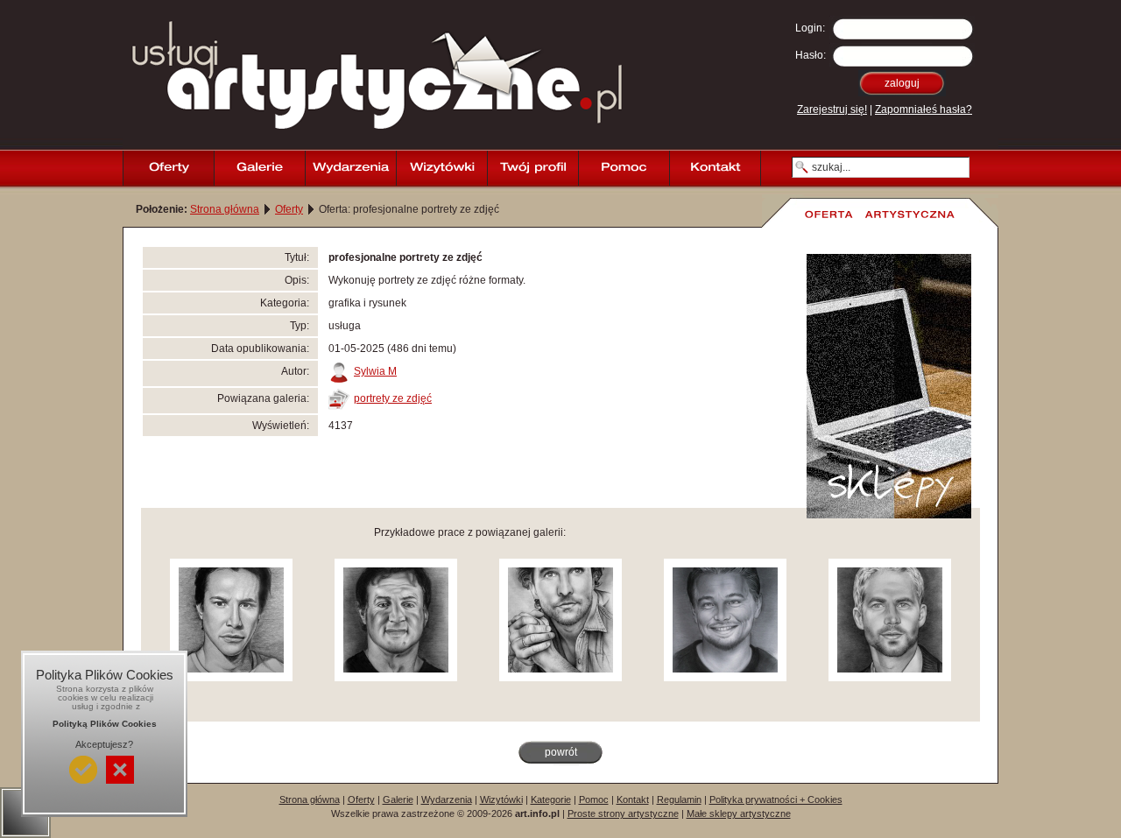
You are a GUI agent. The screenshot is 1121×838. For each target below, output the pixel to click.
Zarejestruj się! (832, 109)
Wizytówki (501, 799)
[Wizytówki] (441, 168)
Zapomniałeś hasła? (923, 109)
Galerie (398, 799)
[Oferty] (168, 168)
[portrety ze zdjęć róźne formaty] (231, 678)
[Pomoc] (623, 168)
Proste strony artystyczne (623, 813)
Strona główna (224, 209)
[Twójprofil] (532, 168)
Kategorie (551, 799)
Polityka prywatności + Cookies (776, 799)
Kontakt (633, 799)
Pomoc (594, 799)
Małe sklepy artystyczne (739, 813)
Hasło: (810, 55)
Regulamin (679, 799)
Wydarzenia (446, 799)
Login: (810, 28)
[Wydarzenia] (350, 168)
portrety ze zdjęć (393, 398)
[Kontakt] (714, 168)
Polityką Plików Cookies (105, 724)
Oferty (289, 209)
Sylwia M (375, 371)
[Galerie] (259, 168)
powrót (561, 752)
